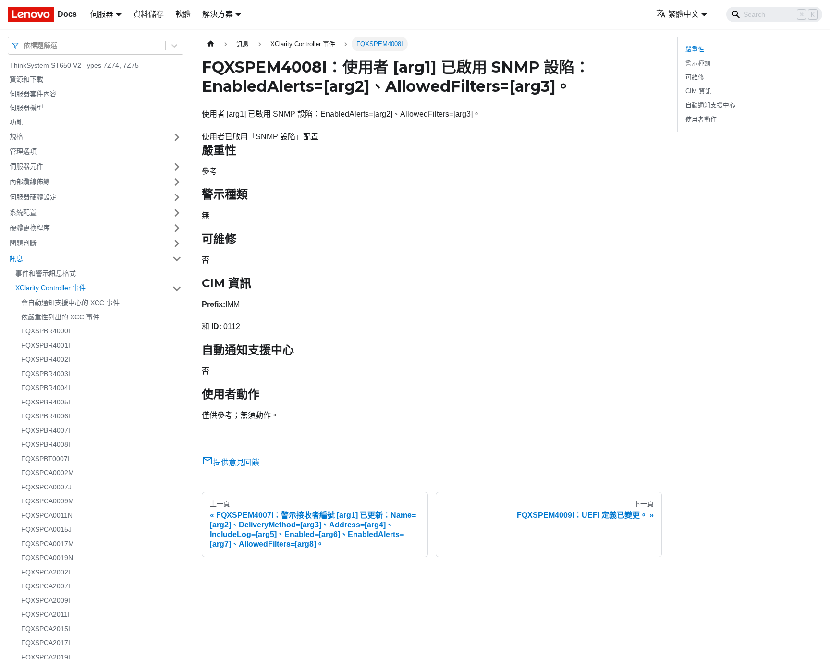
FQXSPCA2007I (45, 586)
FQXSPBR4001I (45, 345)
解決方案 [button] (217, 14)
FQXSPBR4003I (45, 374)
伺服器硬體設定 (33, 197)
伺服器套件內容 (33, 94)
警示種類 (697, 63)
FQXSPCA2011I (45, 615)
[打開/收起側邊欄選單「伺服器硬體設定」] (176, 197)
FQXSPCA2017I (45, 643)
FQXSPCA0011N (47, 515)
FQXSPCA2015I (45, 629)
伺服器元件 (26, 166)
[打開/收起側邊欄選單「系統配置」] (176, 212)
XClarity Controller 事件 (50, 288)
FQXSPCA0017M (47, 544)
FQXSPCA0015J (46, 530)
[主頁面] (211, 44)
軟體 (183, 14)
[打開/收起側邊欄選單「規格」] (176, 137)
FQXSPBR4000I (45, 331)
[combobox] (24, 45)
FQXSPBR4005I (45, 402)
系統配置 (23, 212)
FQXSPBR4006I (45, 416)
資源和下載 (26, 80)
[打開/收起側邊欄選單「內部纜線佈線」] (176, 182)
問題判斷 (23, 243)
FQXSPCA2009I (45, 600)
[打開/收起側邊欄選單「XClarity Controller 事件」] (176, 288)
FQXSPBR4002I (45, 360)
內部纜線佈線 (30, 181)
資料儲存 (148, 14)
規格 (16, 137)
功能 (16, 122)
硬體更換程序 (30, 228)
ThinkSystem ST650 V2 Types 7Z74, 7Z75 (74, 65)
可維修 (694, 77)
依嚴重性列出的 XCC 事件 (60, 317)
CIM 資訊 (698, 91)
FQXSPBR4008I (45, 445)
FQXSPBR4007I (45, 430)
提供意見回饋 (236, 462)
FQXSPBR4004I (45, 388)
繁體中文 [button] (683, 14)
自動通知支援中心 (710, 105)
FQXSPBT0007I (45, 459)
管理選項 (23, 152)
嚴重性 (694, 49)
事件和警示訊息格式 (45, 273)
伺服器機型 (26, 108)
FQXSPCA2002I (45, 572)
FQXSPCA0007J (46, 487)
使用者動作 (701, 119)
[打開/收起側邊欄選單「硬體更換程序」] (176, 228)
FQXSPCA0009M (47, 501)
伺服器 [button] (101, 14)
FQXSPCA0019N (47, 558)
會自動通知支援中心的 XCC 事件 (70, 303)
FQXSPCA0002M (47, 473)
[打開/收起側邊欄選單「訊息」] (176, 259)
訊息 (16, 258)
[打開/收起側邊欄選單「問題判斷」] (176, 243)
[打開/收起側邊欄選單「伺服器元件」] (176, 166)
